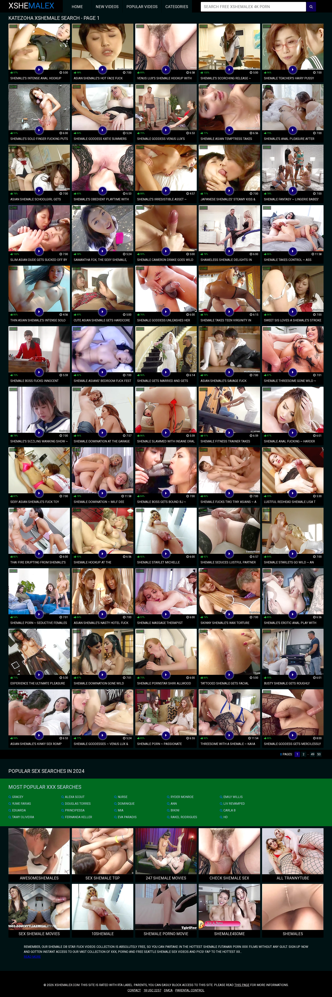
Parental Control (189, 990)
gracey (17, 797)
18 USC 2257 (152, 990)
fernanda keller (78, 817)
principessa (74, 810)
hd (225, 817)
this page (241, 985)
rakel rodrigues (183, 817)
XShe (31, 5)
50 (319, 754)
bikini (174, 810)
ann (173, 803)
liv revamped (234, 803)
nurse (122, 797)
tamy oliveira (22, 817)
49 (312, 754)
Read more (32, 957)
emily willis (233, 797)
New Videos (107, 6)
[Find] (311, 7)
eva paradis (127, 817)
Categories (176, 6)
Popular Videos (142, 6)
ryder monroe (181, 797)
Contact (134, 990)
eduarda (18, 810)
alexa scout (74, 797)
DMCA (168, 990)
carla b (229, 810)
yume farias (21, 803)
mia (120, 810)
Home (77, 6)
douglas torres (77, 803)
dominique (125, 803)
